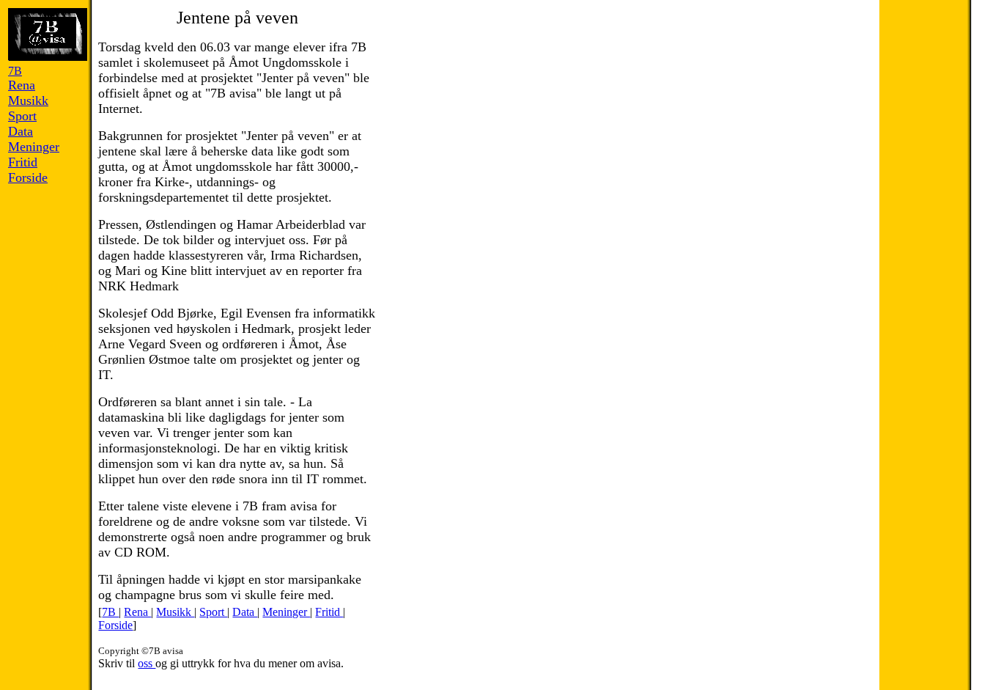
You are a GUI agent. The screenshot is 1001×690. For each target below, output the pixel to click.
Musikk (175, 612)
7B (110, 612)
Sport (213, 612)
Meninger (286, 612)
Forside (115, 625)
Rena (137, 612)
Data (244, 612)
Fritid (329, 612)
